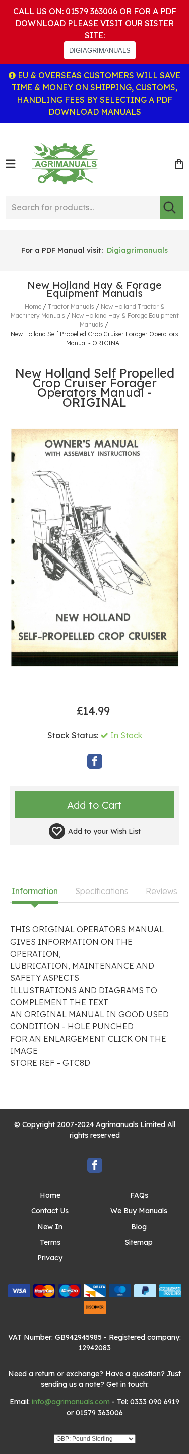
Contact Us (50, 1210)
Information (35, 891)
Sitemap (139, 1242)
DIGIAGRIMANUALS (100, 50)
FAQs (139, 1195)
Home (50, 1195)
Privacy (49, 1257)
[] (171, 207)
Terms (50, 1242)
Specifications (102, 891)
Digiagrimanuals (137, 250)
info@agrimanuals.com (71, 1401)
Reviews (161, 891)
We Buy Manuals (138, 1210)
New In (49, 1226)
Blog (139, 1226)
